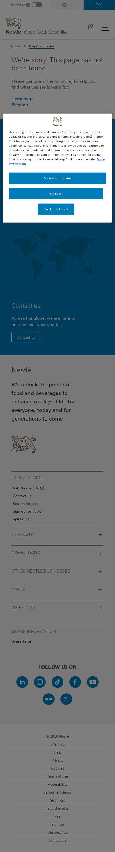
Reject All (56, 194)
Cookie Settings (56, 209)
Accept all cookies (57, 178)
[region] (57, 168)
